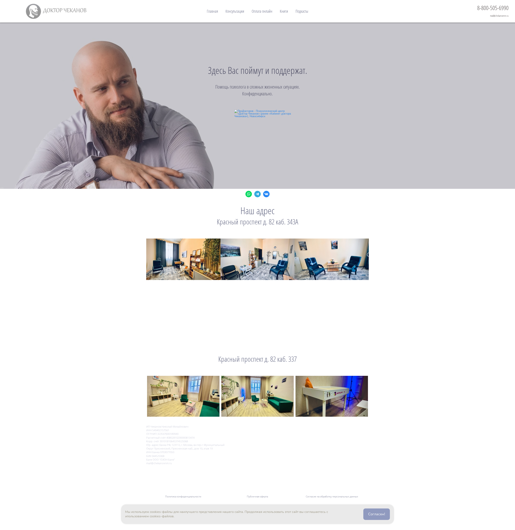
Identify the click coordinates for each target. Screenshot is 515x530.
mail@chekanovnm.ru (499, 16)
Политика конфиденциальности (183, 496)
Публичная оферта (257, 496)
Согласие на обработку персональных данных (332, 496)
